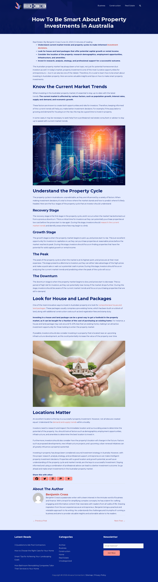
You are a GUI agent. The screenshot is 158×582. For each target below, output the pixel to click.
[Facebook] (37, 479)
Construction (64, 551)
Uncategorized (65, 561)
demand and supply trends (64, 422)
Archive (62, 545)
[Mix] (60, 479)
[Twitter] (44, 479)
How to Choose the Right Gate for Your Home (34, 551)
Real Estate (38, 42)
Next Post (119, 521)
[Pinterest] (52, 479)
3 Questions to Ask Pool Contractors (30, 545)
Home (61, 555)
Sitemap (89, 575)
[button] (140, 6)
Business (62, 548)
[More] (68, 479)
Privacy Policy (100, 575)
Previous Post (40, 521)
